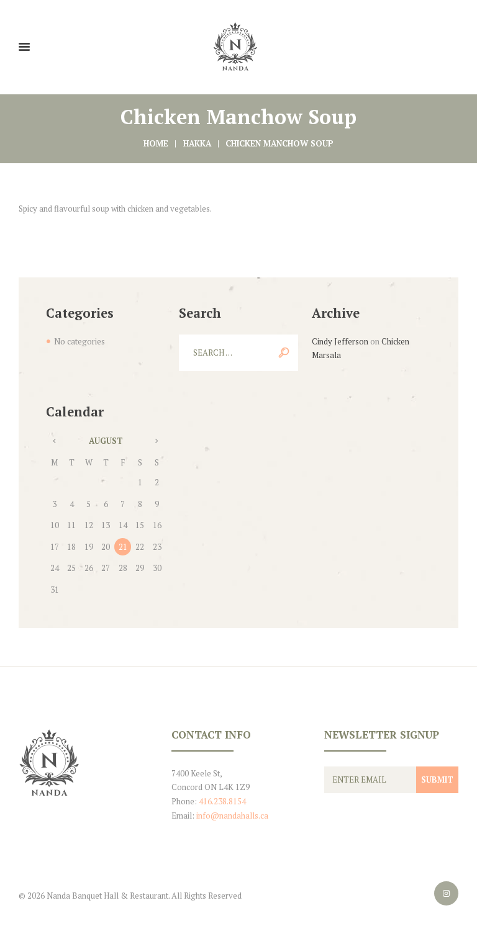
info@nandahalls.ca (232, 815)
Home (155, 143)
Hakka (197, 143)
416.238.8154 (222, 801)
